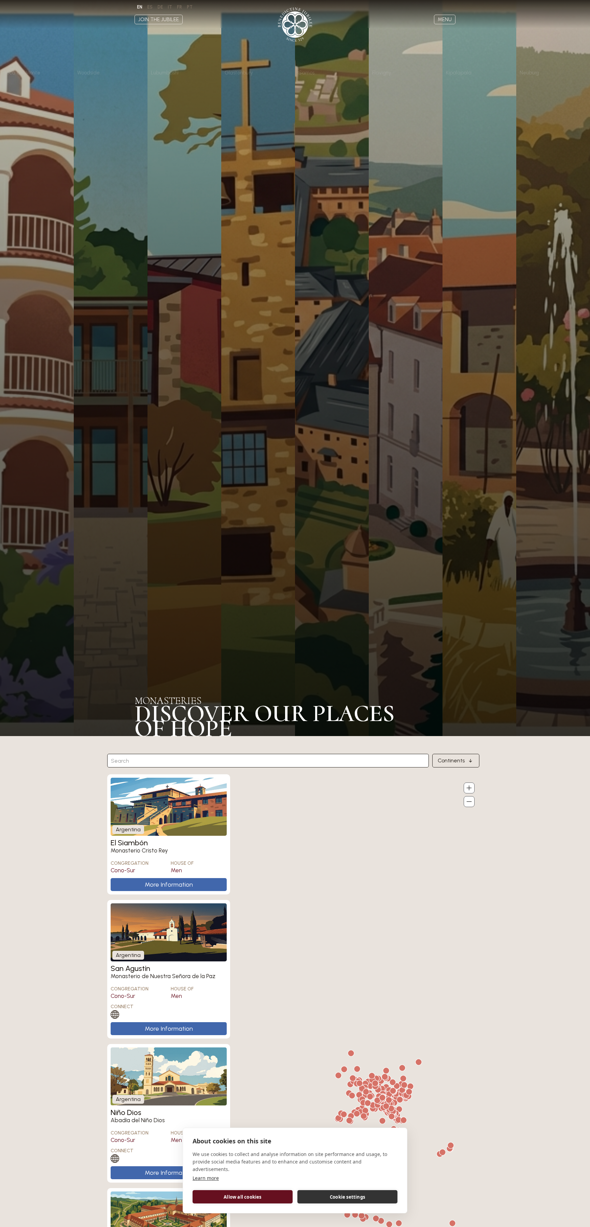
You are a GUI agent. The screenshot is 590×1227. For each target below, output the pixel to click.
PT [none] (190, 7)
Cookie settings (347, 1197)
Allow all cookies (242, 1197)
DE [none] (160, 7)
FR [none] (179, 7)
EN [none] (139, 7)
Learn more (206, 1178)
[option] (150, 7)
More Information (169, 884)
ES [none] (150, 7)
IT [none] (170, 7)
